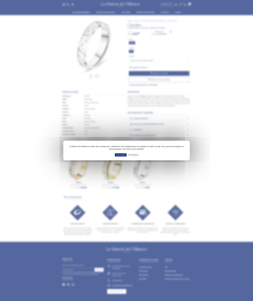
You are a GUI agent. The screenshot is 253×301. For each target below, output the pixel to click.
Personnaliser (133, 155)
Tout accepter (121, 155)
